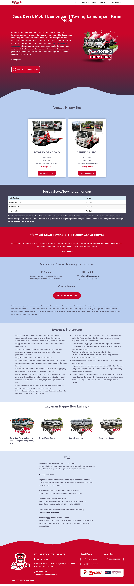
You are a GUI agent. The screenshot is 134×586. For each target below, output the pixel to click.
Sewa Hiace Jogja (106, 438)
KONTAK (102, 2)
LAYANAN (84, 2)
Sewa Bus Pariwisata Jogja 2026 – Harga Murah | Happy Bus (22, 440)
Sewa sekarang (46, 173)
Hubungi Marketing (46, 474)
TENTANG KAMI (114, 2)
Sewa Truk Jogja (76, 438)
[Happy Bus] (17, 2)
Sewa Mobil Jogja (47, 438)
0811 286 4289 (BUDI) (89, 279)
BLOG (94, 2)
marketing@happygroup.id (89, 276)
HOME (75, 2)
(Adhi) (28, 69)
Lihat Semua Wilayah (67, 295)
